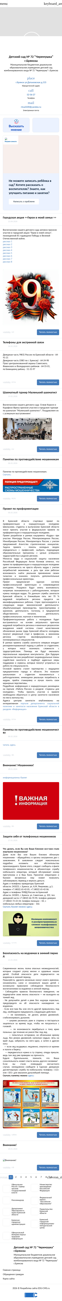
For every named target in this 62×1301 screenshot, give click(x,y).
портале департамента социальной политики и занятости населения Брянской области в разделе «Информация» (31, 706)
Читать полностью (48, 332)
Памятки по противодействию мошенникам (31, 459)
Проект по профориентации (20, 508)
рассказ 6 (7, 256)
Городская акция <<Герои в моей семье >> (29, 217)
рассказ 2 (7, 244)
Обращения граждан (13, 1274)
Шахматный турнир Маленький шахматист (30, 392)
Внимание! (10, 1145)
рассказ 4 (7, 250)
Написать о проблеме (24, 202)
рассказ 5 (8, 253)
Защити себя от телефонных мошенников (29, 836)
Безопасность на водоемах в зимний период (30, 955)
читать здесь (9, 745)
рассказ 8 (7, 262)
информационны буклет (15, 778)
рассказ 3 (7, 247)
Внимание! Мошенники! (18, 765)
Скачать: (7, 475)
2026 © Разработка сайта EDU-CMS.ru (31, 1288)
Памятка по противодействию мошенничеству (31, 731)
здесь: (31, 1076)
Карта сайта (9, 1279)
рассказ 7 (7, 259)
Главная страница (11, 1270)
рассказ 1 (7, 241)
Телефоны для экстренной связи (23, 342)
